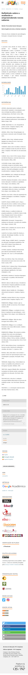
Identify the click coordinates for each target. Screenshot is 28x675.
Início (3, 9)
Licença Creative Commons (12, 564)
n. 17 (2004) (15, 9)
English (6, 454)
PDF (5, 395)
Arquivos (8, 9)
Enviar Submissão (8, 466)
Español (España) (8, 459)
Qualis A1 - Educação (7, 490)
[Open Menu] (2, 2)
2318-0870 (5, 476)
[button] (14, 623)
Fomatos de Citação (9, 423)
